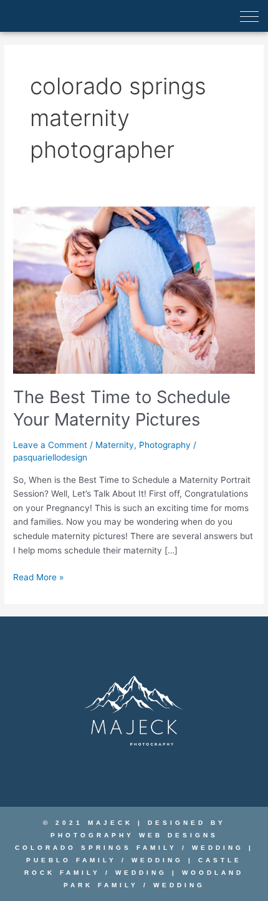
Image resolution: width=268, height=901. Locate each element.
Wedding (218, 847)
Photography (165, 445)
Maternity (114, 445)
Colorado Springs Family (96, 847)
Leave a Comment (50, 445)
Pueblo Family (71, 860)
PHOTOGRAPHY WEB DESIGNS (134, 835)
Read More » (38, 576)
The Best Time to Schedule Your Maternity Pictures (122, 408)
